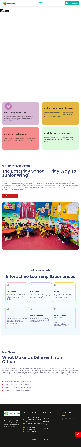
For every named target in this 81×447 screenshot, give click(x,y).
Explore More (40, 69)
